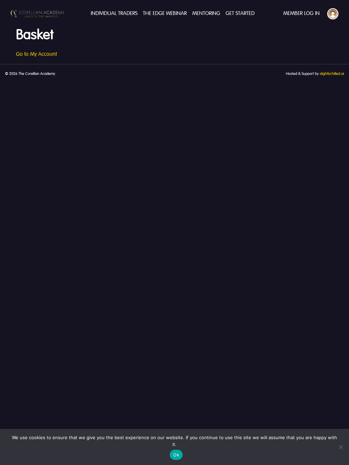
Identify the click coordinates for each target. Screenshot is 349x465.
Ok (176, 455)
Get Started (240, 13)
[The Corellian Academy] (37, 13)
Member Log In (301, 13)
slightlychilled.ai (332, 74)
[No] (340, 447)
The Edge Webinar (165, 13)
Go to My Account (36, 54)
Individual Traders (114, 13)
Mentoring (206, 13)
